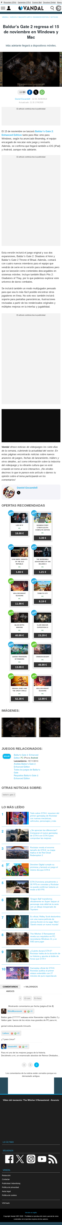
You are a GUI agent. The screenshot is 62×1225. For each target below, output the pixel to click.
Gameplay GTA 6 (24, 2)
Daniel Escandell (22, 99)
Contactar (6, 1179)
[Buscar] (52, 8)
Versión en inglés (31, 1212)
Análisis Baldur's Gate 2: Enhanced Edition (25, 765)
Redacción (6, 1175)
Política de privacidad (10, 1187)
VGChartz (6, 1203)
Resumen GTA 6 (10, 2)
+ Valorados (31, 987)
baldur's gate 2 (9, 795)
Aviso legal (6, 1191)
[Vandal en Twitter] (20, 1159)
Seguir (7, 756)
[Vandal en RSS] (52, 1159)
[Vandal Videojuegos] (31, 7)
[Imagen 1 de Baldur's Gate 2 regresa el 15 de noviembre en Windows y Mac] (19, 727)
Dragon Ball (37, 2)
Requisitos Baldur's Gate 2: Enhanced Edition (26, 777)
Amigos (10, 991)
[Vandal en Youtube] (42, 1159)
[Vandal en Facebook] (9, 1159)
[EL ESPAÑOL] (59, 8)
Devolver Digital (49, 2)
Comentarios (10, 987)
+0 (31, 1011)
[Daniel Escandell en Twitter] (18, 492)
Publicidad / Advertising (11, 1183)
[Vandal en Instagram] (31, 1159)
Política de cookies (9, 1195)
